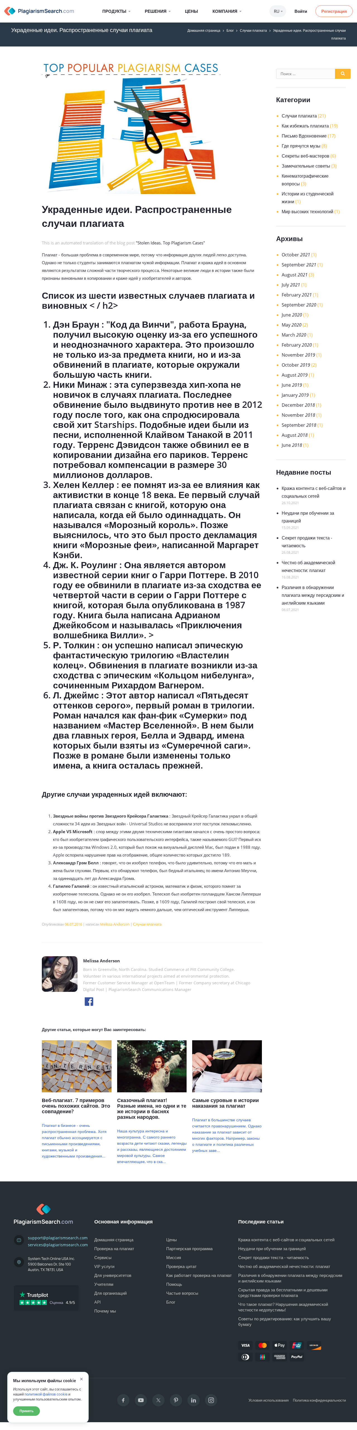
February (297, 295)
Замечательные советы (306, 166)
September (299, 265)
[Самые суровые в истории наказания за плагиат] (227, 1090)
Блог (230, 30)
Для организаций (110, 1293)
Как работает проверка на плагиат (199, 1275)
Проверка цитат (181, 1266)
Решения (156, 11)
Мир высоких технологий (307, 212)
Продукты (114, 11)
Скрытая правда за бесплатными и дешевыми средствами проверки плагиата (282, 1292)
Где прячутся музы (301, 146)
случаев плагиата (209, 295)
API (97, 1302)
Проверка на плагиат (114, 1248)
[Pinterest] (176, 1400)
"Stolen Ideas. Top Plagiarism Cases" (170, 243)
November (298, 355)
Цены (191, 11)
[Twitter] (158, 1400)
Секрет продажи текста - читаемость (273, 1257)
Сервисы (103, 1257)
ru (276, 11)
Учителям (103, 1284)
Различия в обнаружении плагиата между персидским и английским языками (313, 595)
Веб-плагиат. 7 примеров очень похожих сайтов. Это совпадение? (76, 1106)
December (298, 405)
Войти (301, 11)
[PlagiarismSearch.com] (39, 11)
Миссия (173, 1257)
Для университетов (112, 1275)
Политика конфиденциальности (319, 1400)
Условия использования (269, 1400)
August (295, 275)
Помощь (174, 1284)
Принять (26, 1411)
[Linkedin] (193, 1400)
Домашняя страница (203, 30)
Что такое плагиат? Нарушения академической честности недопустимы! (283, 1307)
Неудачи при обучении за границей (272, 1248)
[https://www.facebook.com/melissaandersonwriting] (89, 1001)
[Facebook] (123, 1400)
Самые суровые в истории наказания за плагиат (225, 1103)
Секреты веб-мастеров (305, 156)
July (291, 285)
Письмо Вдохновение (304, 136)
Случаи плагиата (253, 30)
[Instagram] (211, 1400)
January (295, 395)
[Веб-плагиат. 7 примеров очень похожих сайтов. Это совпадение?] (77, 1090)
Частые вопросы (182, 1293)
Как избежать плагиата (305, 126)
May (291, 325)
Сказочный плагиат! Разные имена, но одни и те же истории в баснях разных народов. (151, 1108)
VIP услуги (104, 1266)
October (296, 255)
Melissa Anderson (114, 924)
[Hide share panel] (9, 1426)
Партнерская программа (189, 1248)
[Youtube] (141, 1400)
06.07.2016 (73, 924)
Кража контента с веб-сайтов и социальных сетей (286, 1239)
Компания (225, 11)
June (292, 315)
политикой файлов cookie (46, 1394)
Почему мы (105, 1311)
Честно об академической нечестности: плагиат (284, 1266)
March (294, 335)
